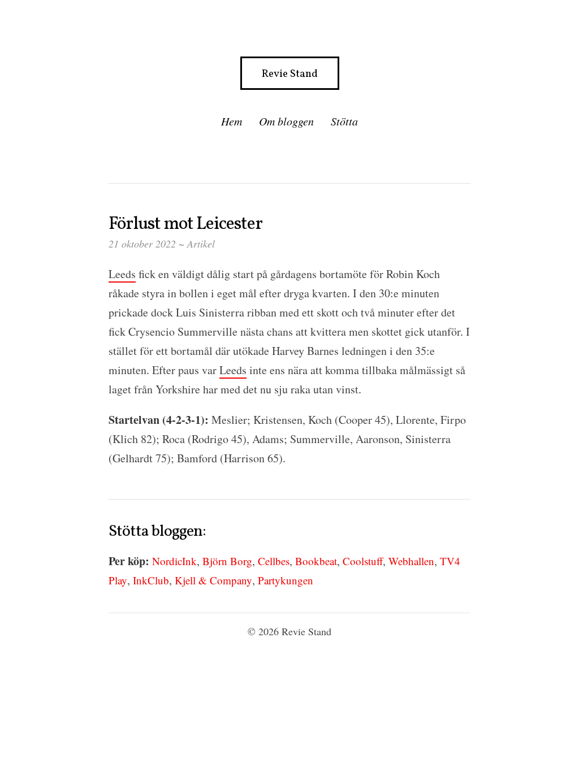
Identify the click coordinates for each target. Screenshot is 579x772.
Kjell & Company (213, 580)
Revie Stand (290, 74)
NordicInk (174, 561)
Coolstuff (363, 561)
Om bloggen (286, 121)
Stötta (344, 121)
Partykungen (285, 580)
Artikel (201, 243)
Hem (231, 121)
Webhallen (411, 561)
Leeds (122, 273)
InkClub (151, 580)
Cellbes (274, 561)
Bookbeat (316, 561)
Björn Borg (227, 561)
